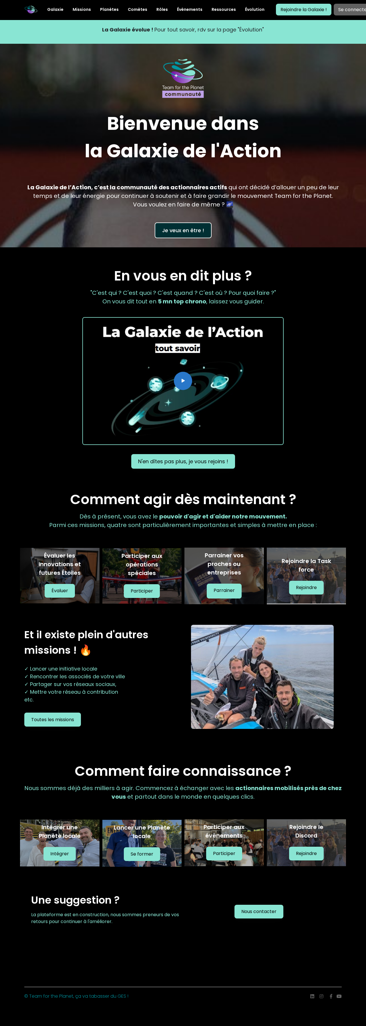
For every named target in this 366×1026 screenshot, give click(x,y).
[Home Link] (31, 9)
